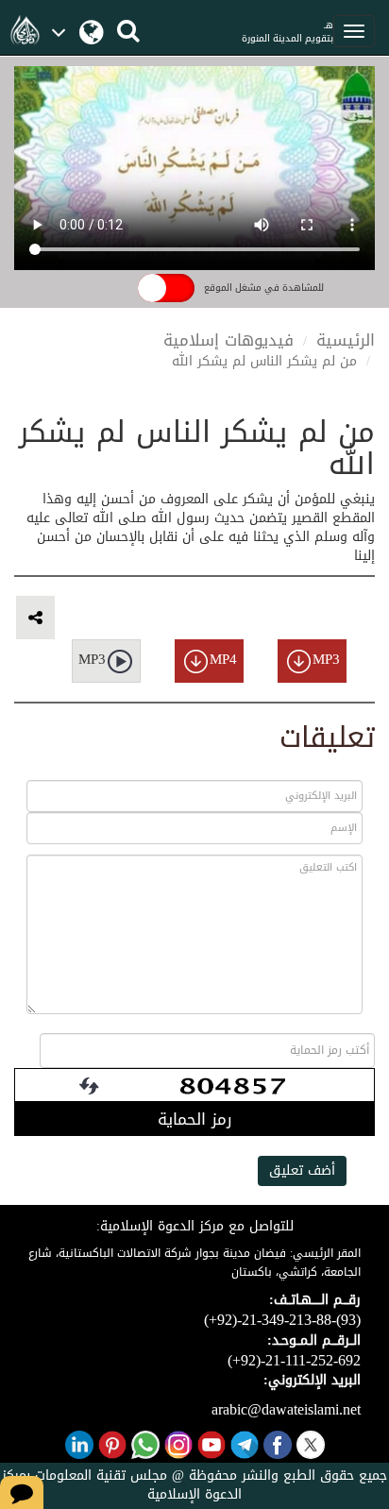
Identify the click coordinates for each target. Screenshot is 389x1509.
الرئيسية (345, 340)
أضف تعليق (302, 1170)
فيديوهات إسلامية (228, 340)
